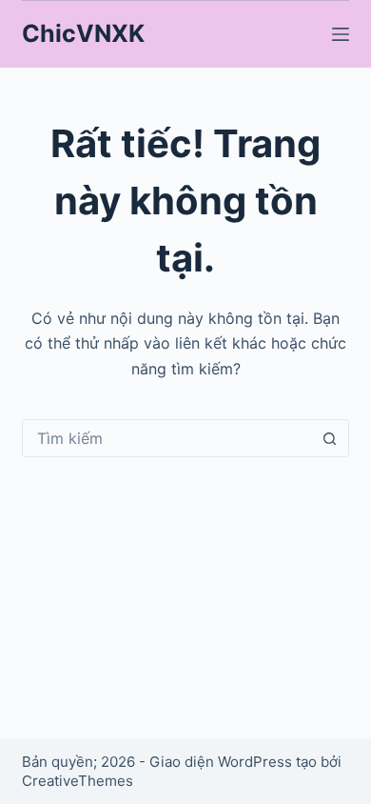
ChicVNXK (83, 33)
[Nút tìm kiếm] (330, 438)
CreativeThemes (77, 781)
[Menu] (340, 34)
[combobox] (167, 438)
